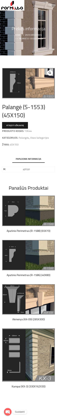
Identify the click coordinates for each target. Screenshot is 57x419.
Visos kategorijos (33, 34)
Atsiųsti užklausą (15, 125)
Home (17, 34)
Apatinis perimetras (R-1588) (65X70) (28, 231)
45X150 (14, 144)
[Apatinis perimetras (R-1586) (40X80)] (28, 255)
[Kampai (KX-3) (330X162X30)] (28, 355)
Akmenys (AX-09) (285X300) (28, 319)
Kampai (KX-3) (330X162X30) (29, 386)
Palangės (24, 138)
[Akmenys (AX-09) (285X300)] (28, 299)
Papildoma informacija (28, 159)
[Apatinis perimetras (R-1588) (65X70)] (28, 210)
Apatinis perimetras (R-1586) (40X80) (28, 275)
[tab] (28, 159)
